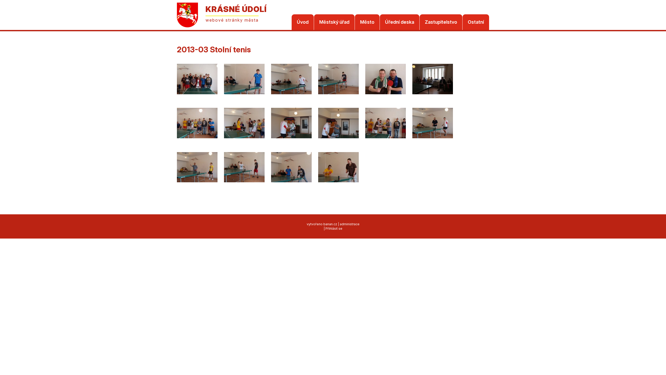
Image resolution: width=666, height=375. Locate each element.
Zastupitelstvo (441, 22)
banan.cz (330, 224)
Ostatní (476, 22)
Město (367, 22)
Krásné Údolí (236, 9)
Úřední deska (399, 22)
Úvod (303, 22)
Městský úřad (334, 22)
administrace (350, 224)
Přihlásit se (333, 228)
